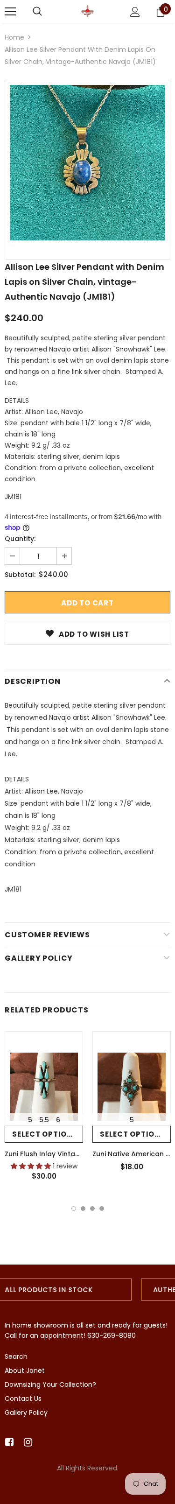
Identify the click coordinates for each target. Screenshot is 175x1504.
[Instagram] (26, 1442)
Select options (45, 1134)
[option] (87, 162)
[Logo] (87, 11)
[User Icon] (135, 12)
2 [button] (83, 1208)
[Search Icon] (37, 11)
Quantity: (20, 538)
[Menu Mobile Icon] (10, 11)
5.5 (44, 1119)
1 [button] (73, 1208)
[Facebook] (8, 1442)
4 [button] (101, 1208)
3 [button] (92, 1208)
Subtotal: (20, 574)
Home (14, 37)
